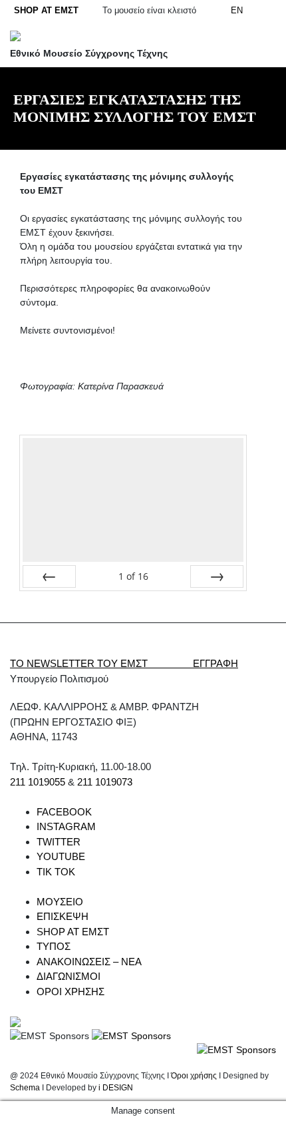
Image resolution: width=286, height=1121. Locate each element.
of (133, 576)
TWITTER (58, 841)
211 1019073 (104, 781)
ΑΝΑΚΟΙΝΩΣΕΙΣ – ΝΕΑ (89, 961)
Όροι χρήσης (194, 1075)
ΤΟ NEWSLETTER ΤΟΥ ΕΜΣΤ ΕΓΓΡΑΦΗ (124, 663)
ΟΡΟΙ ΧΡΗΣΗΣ (70, 991)
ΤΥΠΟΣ (54, 946)
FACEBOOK (64, 811)
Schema (25, 1087)
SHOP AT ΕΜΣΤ (46, 10)
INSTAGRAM (66, 826)
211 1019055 (37, 781)
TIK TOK (56, 871)
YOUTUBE (61, 856)
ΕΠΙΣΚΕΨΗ (62, 916)
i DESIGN (115, 1087)
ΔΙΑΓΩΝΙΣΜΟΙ (68, 976)
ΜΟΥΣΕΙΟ (60, 901)
